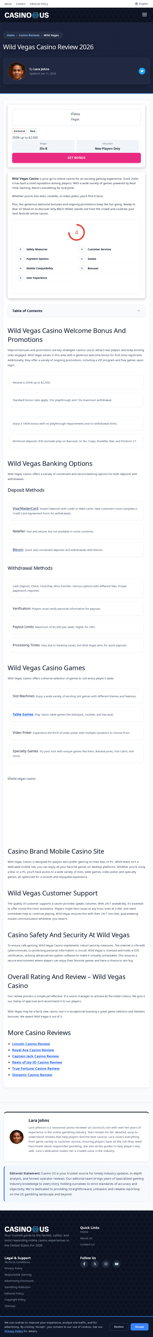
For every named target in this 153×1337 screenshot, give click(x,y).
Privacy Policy (13, 1268)
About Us (86, 1238)
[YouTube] (117, 1264)
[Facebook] (84, 1264)
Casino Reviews (29, 35)
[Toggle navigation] (145, 15)
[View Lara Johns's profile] (17, 71)
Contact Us (87, 1244)
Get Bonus (77, 158)
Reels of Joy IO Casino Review (37, 1062)
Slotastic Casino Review (32, 1074)
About (8, 4)
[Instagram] (106, 1264)
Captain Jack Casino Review (35, 1056)
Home (11, 35)
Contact (20, 4)
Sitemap (9, 1306)
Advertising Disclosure (19, 1281)
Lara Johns (39, 1120)
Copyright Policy (15, 1299)
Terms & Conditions (17, 1262)
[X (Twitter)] (95, 1264)
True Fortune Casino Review (36, 1068)
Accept (139, 1326)
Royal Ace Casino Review (33, 1050)
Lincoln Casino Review (31, 1043)
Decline (119, 1326)
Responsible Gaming (18, 1274)
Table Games (23, 714)
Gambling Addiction (17, 1287)
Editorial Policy (39, 4)
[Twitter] (142, 71)
